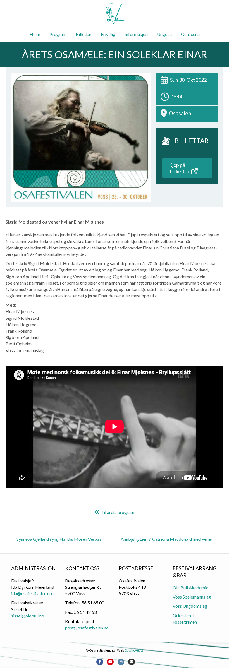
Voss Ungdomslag (190, 606)
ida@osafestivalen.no (31, 593)
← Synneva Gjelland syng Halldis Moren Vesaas (56, 539)
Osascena (190, 34)
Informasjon (136, 34)
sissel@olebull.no (27, 615)
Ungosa (164, 34)
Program (57, 34)
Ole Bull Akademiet (191, 587)
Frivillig (108, 34)
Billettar (84, 34)
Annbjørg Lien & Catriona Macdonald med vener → (169, 539)
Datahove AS (134, 650)
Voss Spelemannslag (192, 596)
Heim (35, 34)
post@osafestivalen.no (87, 627)
